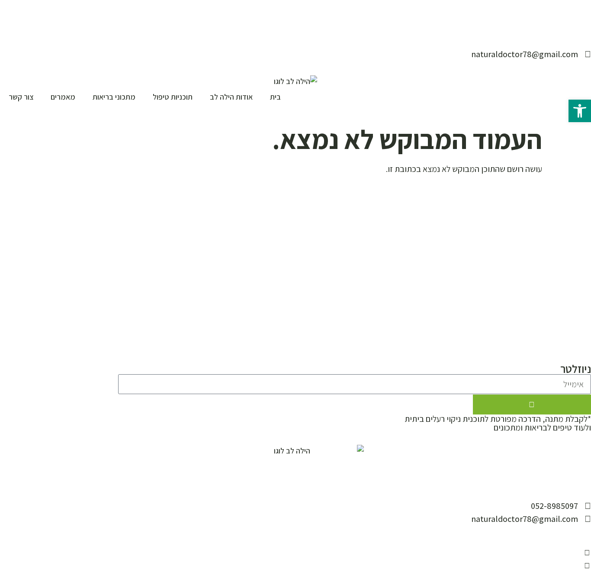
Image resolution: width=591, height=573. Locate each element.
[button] (580, 111)
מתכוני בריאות (114, 97)
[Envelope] (587, 553)
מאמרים (63, 97)
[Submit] (532, 404)
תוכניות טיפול (173, 97)
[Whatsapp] (587, 566)
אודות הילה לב (231, 97)
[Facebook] (568, 553)
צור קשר (21, 97)
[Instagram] (577, 553)
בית (275, 97)
